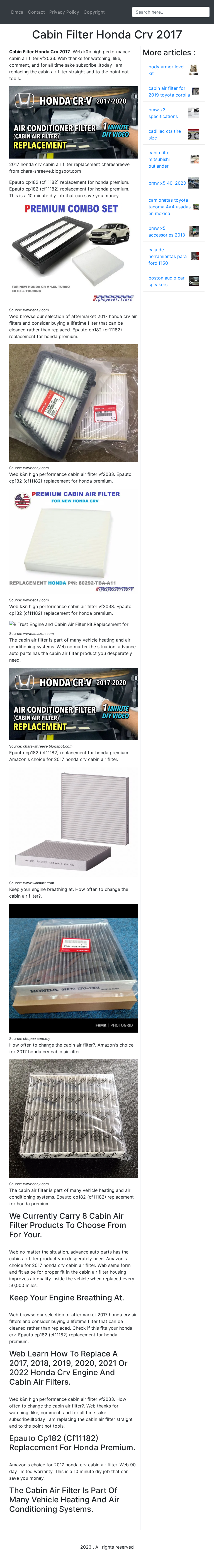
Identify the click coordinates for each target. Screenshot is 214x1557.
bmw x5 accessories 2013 (167, 231)
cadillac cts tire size (165, 134)
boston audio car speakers (166, 281)
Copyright (94, 12)
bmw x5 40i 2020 (167, 183)
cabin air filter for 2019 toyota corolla (169, 91)
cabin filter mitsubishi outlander (160, 159)
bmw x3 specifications (163, 113)
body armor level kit (166, 70)
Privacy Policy (64, 12)
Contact (36, 12)
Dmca (17, 12)
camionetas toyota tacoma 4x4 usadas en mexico (170, 206)
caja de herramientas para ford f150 (168, 256)
